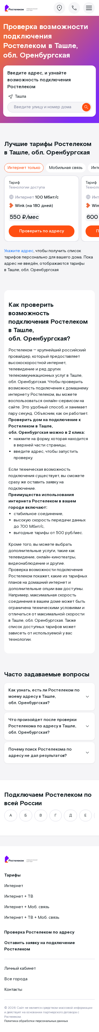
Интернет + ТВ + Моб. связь (31, 917)
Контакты (13, 989)
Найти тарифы (86, 107)
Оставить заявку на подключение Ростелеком (39, 946)
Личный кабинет (20, 968)
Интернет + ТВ (18, 896)
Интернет (13, 886)
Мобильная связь (66, 168)
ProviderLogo (22, 8)
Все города (15, 979)
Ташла (20, 96)
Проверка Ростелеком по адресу (39, 932)
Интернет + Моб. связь (26, 907)
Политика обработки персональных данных (36, 1021)
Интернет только (23, 168)
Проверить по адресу (41, 231)
